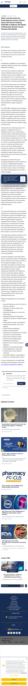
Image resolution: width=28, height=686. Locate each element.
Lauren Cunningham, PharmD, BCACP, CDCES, (12, 460)
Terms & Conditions (14, 606)
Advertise (14, 599)
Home (4, 642)
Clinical (12, 6)
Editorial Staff (14, 603)
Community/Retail (6, 395)
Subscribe (20, 383)
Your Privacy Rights (14, 609)
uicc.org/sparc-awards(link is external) (11, 364)
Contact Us (14, 601)
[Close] (26, 658)
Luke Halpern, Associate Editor (9, 461)
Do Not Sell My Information (14, 608)
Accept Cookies (14, 683)
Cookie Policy (24, 672)
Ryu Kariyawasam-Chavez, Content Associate (13, 516)
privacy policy (5, 387)
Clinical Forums (14, 598)
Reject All (14, 679)
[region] (14, 671)
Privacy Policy (14, 604)
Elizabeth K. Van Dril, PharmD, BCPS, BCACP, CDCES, (14, 458)
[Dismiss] (25, 176)
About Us (14, 596)
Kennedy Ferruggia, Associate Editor (11, 429)
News (16, 642)
